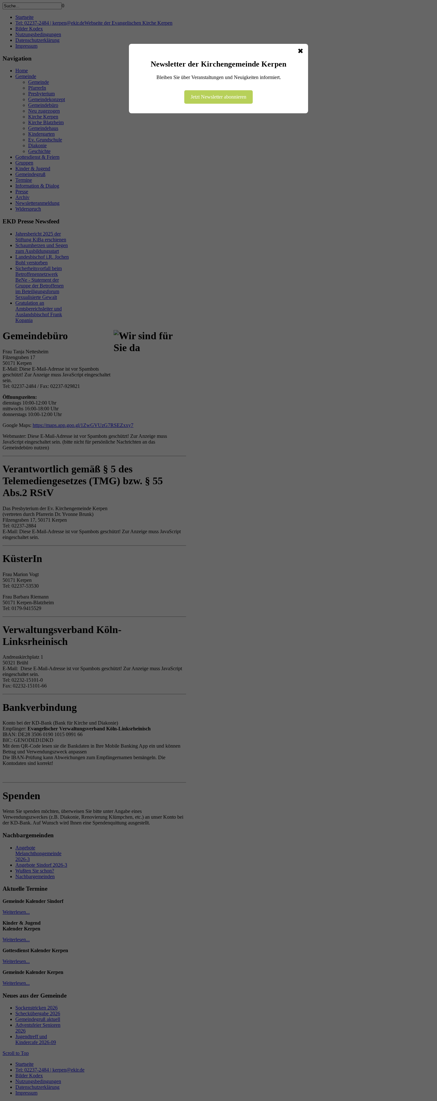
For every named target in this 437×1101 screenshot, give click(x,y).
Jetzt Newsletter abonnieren (218, 97)
